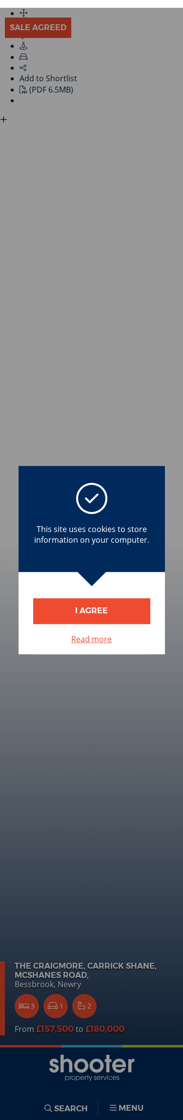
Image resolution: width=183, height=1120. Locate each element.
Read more (91, 639)
